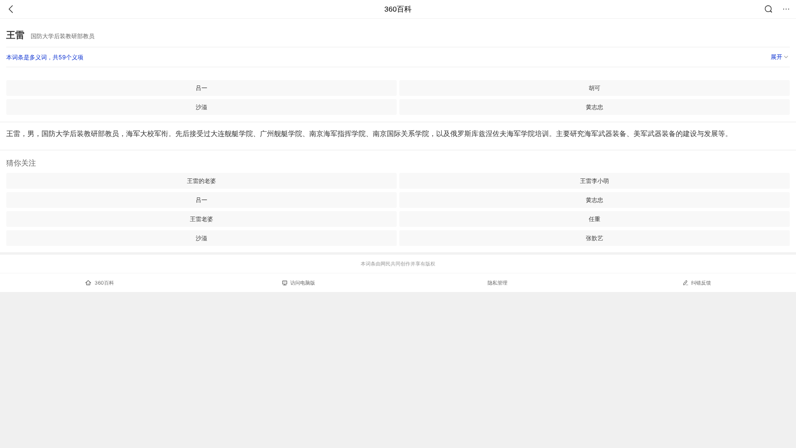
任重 (594, 218)
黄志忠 (594, 106)
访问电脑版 (302, 283)
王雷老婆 (201, 218)
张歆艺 (594, 237)
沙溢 (201, 106)
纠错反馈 (701, 283)
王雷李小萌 (594, 180)
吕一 (201, 87)
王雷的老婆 (201, 180)
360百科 (398, 9)
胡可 (594, 87)
